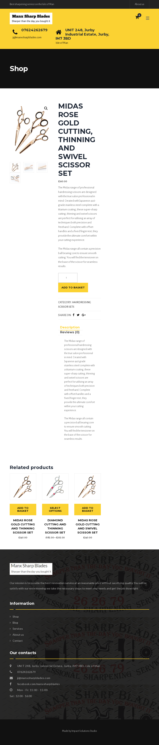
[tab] (70, 328)
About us (139, 4)
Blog (15, 622)
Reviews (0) (70, 332)
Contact (18, 640)
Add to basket (73, 287)
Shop (16, 616)
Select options (55, 509)
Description (70, 327)
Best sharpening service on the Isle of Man (32, 4)
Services (18, 628)
